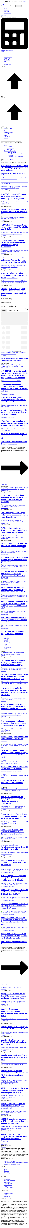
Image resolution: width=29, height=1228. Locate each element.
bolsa (5, 645)
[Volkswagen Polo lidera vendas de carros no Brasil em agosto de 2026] (14, 203)
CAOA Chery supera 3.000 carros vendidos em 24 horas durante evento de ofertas (12, 832)
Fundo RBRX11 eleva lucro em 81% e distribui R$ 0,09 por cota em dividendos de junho (14, 936)
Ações (5, 61)
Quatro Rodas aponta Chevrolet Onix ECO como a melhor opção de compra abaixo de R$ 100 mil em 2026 (14, 753)
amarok (2, 189)
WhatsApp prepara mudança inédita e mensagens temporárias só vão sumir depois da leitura (14, 423)
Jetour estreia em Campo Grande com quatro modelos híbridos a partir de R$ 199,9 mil (14, 816)
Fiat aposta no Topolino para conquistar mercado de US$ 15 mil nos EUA (13, 862)
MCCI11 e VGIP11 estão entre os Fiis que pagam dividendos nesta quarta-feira (14, 559)
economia (6, 638)
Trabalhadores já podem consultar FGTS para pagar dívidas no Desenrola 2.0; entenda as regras (14, 387)
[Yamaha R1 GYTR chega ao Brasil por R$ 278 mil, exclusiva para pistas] (14, 1033)
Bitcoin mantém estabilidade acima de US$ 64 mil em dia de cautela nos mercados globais (13, 723)
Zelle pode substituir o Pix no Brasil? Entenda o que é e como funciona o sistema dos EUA (14, 996)
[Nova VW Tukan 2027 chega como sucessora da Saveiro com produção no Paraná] (14, 267)
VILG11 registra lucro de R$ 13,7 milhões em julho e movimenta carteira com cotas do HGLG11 (14, 545)
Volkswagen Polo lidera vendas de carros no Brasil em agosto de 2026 (14, 211)
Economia (3, 655)
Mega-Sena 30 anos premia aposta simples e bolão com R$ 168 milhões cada (13, 399)
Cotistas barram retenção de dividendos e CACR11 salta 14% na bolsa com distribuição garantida (14, 498)
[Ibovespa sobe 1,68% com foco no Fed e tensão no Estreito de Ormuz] (14, 730)
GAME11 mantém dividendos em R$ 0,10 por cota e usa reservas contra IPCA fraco (14, 906)
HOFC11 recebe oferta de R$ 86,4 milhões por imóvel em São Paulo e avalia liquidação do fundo (14, 920)
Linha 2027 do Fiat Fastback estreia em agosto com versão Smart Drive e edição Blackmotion (13, 243)
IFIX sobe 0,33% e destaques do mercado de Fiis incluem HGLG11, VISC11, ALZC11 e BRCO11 (14, 574)
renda (5, 648)
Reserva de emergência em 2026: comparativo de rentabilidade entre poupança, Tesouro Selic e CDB (14, 604)
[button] (2, 4)
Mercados (3, 716)
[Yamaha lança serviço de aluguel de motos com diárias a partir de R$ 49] (14, 1049)
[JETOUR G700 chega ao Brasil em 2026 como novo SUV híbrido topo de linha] (14, 218)
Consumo (6, 62)
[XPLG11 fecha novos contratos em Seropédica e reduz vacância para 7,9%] (14, 612)
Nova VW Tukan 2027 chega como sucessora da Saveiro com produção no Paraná (14, 275)
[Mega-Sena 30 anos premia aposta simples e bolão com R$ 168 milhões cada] (7, 394)
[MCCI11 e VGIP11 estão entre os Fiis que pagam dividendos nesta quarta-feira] (14, 552)
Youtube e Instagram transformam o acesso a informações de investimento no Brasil (14, 1012)
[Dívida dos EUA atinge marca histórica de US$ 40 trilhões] (14, 777)
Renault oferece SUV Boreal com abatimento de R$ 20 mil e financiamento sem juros (14, 768)
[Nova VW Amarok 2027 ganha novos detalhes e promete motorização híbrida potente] (14, 188)
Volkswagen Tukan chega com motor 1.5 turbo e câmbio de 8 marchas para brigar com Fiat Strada (13, 292)
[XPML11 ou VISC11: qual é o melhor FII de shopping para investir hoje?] (14, 1097)
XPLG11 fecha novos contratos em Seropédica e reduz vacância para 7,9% (14, 619)
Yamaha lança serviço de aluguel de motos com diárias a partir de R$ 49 (14, 1057)
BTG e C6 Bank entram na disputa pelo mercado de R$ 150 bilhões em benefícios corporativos (14, 800)
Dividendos (7, 60)
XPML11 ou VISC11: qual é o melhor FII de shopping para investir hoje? (13, 1106)
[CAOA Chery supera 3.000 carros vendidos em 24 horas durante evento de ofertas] (14, 823)
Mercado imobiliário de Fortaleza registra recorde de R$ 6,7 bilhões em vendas (14, 847)
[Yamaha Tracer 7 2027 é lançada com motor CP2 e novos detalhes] (14, 1020)
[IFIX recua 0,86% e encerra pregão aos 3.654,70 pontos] (14, 626)
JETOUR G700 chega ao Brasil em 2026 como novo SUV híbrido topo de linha (14, 227)
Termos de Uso (13, 2)
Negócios (3, 786)
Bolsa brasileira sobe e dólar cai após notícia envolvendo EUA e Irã (14, 436)
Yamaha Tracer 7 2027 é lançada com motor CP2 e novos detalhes (14, 1028)
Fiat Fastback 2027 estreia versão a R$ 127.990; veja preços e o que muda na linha (14, 168)
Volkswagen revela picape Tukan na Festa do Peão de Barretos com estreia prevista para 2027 (14, 260)
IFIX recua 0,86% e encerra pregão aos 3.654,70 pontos (12, 632)
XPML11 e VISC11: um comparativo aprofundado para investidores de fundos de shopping (14, 1137)
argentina (7, 189)
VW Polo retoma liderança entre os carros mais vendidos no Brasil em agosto (14, 359)
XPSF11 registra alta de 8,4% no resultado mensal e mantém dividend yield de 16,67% (14, 892)
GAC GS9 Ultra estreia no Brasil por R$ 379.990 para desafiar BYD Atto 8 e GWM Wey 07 (14, 676)
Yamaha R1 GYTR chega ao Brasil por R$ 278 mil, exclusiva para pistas (14, 1042)
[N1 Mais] (6, 128)
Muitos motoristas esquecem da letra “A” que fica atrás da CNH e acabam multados (14, 412)
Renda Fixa (7, 58)
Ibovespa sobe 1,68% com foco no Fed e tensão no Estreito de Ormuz (14, 738)
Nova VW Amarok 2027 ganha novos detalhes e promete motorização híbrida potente (13, 196)
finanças (6, 641)
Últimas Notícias (8, 57)
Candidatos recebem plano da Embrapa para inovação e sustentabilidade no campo (13, 662)
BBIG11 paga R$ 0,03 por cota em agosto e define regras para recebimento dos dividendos (13, 878)
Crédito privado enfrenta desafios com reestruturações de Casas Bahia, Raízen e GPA (14, 530)
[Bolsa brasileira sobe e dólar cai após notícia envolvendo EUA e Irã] (14, 430)
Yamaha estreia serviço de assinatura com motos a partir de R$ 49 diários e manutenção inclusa (14, 178)
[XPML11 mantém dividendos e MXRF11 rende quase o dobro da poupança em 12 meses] (14, 1112)
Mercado (6, 640)
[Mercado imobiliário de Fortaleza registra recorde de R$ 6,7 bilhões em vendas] (14, 838)
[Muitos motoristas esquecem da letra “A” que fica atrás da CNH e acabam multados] (14, 406)
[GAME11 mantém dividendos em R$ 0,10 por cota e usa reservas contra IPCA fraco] (14, 898)
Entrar (11, 159)
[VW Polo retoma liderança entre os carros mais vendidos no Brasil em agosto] (14, 354)
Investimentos (4, 490)
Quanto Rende (7, 64)
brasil (5, 644)
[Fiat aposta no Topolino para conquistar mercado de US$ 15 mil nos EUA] (14, 854)
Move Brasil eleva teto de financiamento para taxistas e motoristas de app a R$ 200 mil (13, 706)
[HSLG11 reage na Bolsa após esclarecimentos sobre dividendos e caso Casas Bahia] (14, 506)
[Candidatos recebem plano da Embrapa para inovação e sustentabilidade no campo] (14, 654)
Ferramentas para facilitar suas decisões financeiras (14, 443)
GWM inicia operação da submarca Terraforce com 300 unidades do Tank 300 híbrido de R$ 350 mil (14, 691)
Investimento (7, 642)
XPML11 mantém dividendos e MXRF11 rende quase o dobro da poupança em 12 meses (14, 1121)
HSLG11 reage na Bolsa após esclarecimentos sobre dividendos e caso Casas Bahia (14, 515)
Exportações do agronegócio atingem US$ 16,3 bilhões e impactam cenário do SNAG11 (13, 589)
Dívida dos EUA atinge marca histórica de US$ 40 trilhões (13, 781)
